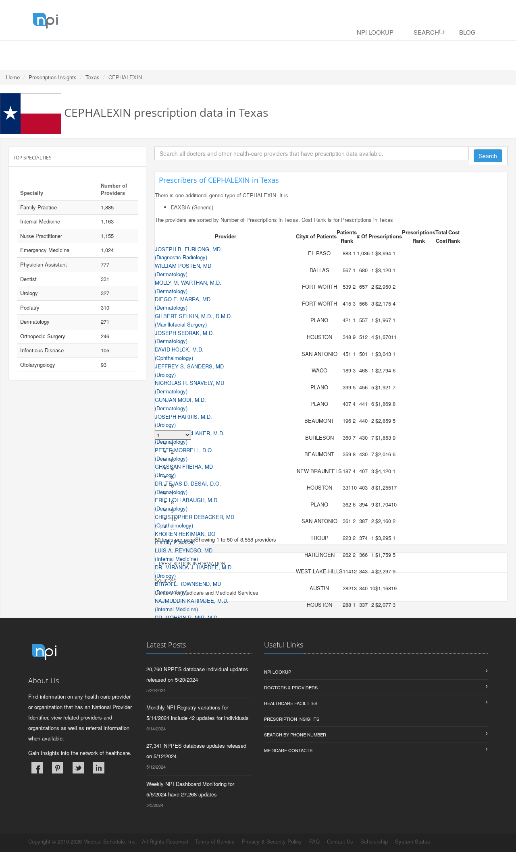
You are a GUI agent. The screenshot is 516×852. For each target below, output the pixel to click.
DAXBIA (180, 207)
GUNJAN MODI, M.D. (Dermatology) (180, 404)
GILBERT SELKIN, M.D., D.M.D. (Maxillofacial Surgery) (193, 320)
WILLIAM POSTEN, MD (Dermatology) (183, 270)
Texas (92, 77)
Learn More (173, 51)
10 (174, 519)
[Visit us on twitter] (78, 767)
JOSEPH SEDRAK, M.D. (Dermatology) (184, 337)
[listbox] (157, 539)
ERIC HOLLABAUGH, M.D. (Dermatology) (187, 504)
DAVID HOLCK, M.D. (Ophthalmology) (179, 353)
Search (426, 32)
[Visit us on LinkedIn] (98, 767)
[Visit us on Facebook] (37, 767)
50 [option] (157, 539)
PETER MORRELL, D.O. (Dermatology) (184, 454)
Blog (467, 32)
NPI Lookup (375, 32)
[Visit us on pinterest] (57, 767)
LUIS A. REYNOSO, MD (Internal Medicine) (183, 554)
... (173, 527)
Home (13, 77)
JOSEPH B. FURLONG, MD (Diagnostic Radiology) (188, 253)
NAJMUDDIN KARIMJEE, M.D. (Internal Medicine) (192, 605)
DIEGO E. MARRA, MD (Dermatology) (182, 303)
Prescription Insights (53, 77)
